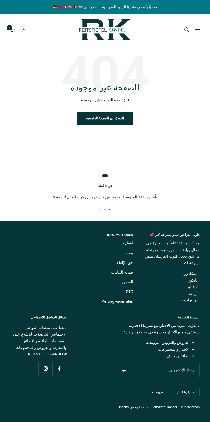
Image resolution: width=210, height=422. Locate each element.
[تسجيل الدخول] (24, 30)
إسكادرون (189, 273)
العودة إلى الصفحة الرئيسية (105, 118)
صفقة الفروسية (135, 197)
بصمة (128, 253)
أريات (193, 293)
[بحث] (186, 29)
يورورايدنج (189, 300)
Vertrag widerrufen (117, 301)
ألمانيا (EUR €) (186, 392)
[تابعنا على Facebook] (59, 369)
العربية (160, 392)
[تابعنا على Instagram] (45, 369)
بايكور (192, 280)
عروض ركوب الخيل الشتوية (76, 197)
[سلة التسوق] (13, 29)
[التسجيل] (124, 370)
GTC (129, 291)
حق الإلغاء (125, 262)
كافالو (192, 287)
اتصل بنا (126, 243)
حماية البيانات (122, 272)
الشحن (127, 282)
